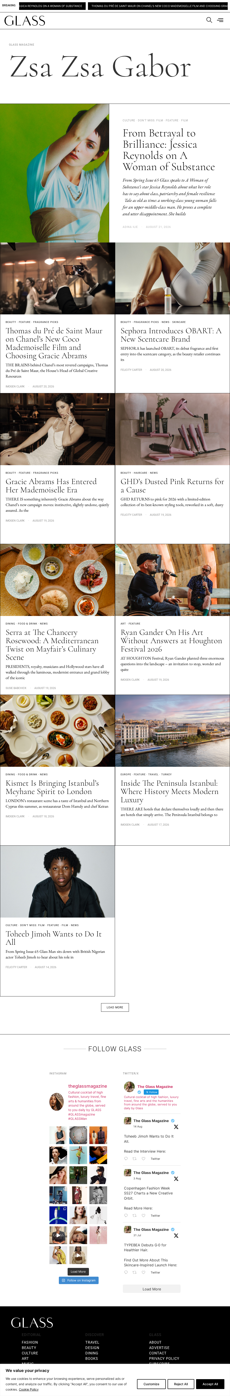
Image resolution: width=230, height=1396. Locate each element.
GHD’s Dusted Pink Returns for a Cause (172, 485)
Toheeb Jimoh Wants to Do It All (54, 938)
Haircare (140, 472)
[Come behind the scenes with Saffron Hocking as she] (78, 1255)
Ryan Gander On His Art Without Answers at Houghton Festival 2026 (171, 640)
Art (123, 623)
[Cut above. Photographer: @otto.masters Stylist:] (58, 1155)
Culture (12, 925)
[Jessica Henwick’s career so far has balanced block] (98, 1215)
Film (65, 925)
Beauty (11, 322)
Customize (151, 1384)
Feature (25, 322)
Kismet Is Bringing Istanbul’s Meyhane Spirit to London (52, 787)
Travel (153, 774)
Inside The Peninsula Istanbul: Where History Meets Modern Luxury (170, 791)
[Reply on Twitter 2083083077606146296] (127, 1272)
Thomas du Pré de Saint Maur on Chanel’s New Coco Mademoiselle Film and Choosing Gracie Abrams (100, 6)
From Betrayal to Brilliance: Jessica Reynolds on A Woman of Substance (169, 149)
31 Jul (137, 1235)
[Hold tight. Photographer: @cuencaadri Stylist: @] (58, 1135)
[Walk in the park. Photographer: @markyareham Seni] (78, 1175)
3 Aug (137, 1178)
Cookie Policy (29, 1389)
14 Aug (137, 1126)
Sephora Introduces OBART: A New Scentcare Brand (171, 335)
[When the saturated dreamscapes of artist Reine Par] (58, 1215)
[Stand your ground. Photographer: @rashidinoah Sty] (98, 1135)
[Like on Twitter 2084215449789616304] (145, 1216)
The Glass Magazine (151, 1120)
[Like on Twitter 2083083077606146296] (145, 1272)
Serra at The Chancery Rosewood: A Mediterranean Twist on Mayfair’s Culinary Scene (52, 644)
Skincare (179, 322)
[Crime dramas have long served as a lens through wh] (78, 1155)
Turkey (166, 774)
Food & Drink (27, 623)
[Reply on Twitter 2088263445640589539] (127, 1159)
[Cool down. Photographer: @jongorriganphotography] (98, 1155)
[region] (115, 1380)
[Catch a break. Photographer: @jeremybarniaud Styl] (58, 1195)
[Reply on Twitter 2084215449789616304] (127, 1216)
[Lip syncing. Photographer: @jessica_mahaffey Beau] (78, 1215)
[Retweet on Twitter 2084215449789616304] (136, 1216)
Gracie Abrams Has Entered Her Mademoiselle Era (51, 485)
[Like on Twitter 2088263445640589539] (145, 1159)
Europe (126, 774)
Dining (10, 623)
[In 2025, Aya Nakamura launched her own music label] (98, 1195)
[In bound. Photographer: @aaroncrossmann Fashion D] (78, 1195)
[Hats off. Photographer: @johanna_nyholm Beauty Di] (58, 1175)
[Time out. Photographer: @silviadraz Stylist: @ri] (58, 1255)
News (166, 322)
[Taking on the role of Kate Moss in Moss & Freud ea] (78, 1235)
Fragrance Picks (45, 322)
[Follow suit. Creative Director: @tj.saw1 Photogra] (98, 1235)
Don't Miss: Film (32, 925)
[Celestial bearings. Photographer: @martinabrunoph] (78, 1135)
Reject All (181, 1384)
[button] (115, 1007)
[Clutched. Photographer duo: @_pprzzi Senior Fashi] (98, 1175)
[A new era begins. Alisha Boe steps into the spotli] (58, 1235)
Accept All (210, 1384)
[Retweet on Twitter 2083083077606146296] (136, 1272)
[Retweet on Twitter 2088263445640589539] (136, 1159)
